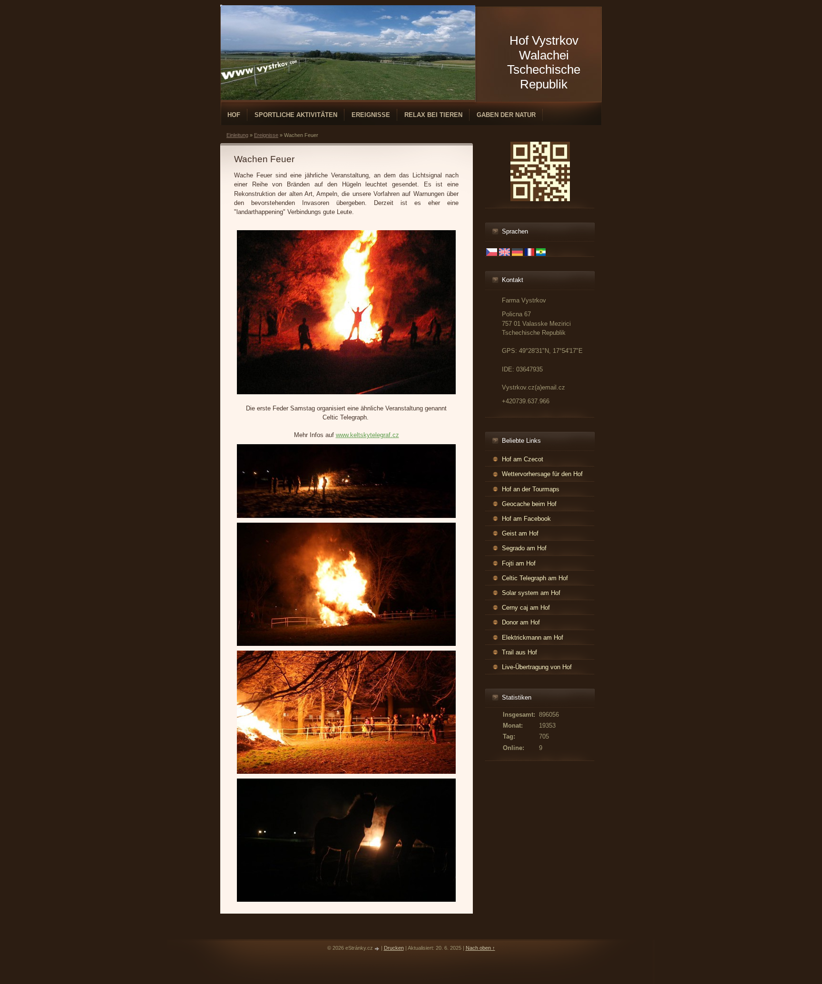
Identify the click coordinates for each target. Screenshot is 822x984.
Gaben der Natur (506, 114)
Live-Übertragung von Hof (537, 667)
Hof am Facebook (526, 518)
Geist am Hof (520, 533)
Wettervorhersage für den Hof (542, 473)
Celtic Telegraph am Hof (535, 578)
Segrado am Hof (524, 548)
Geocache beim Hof (529, 503)
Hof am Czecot (522, 459)
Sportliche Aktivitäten (295, 114)
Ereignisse (371, 114)
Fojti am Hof (519, 563)
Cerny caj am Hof (526, 607)
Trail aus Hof (519, 652)
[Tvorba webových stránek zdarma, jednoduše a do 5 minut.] (377, 948)
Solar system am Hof (531, 592)
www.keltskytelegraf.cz (367, 434)
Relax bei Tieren (433, 114)
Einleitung (237, 135)
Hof (233, 114)
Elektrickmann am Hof (532, 637)
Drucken (394, 948)
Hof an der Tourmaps (530, 489)
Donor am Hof (521, 622)
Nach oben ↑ (480, 948)
